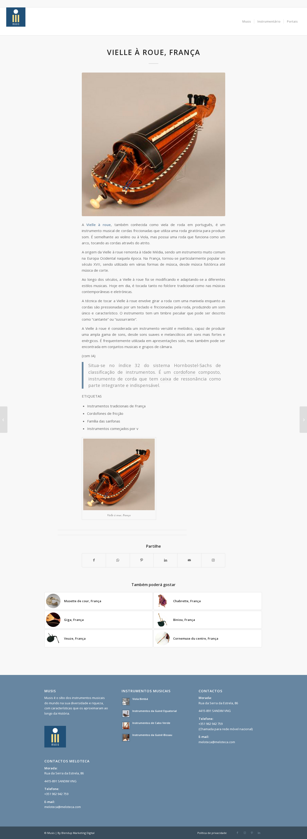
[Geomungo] (3, 419)
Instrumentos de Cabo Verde (151, 723)
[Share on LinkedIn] (165, 560)
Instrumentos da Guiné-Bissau (152, 735)
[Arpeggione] (303, 419)
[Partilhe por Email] (189, 560)
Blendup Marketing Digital (77, 833)
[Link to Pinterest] (251, 832)
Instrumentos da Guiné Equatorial (154, 711)
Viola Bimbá (140, 699)
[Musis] (15, 21)
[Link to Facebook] (237, 832)
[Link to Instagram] (213, 560)
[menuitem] (246, 21)
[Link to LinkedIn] (259, 832)
